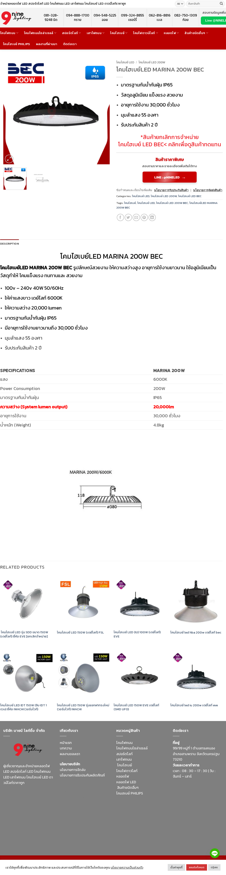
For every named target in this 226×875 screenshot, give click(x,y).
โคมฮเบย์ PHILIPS (129, 793)
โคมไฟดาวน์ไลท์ (144, 33)
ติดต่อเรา (70, 44)
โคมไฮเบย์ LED (125, 62)
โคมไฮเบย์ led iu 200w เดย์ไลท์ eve (194, 705)
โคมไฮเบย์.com (14, 821)
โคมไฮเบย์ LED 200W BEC (172, 203)
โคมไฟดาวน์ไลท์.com (20, 812)
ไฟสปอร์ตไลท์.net (36, 815)
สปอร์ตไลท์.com (72, 808)
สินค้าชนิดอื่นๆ (195, 33)
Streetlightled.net (187, 831)
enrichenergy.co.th (188, 837)
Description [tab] (9, 244)
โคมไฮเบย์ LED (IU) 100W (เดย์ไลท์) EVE (137, 634)
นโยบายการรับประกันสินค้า (171, 190)
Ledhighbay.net (97, 785)
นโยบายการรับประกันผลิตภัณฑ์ (82, 775)
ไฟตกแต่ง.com (150, 815)
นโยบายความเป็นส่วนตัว (127, 868)
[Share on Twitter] (128, 217)
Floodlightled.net (202, 825)
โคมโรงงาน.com (87, 796)
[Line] (215, 853)
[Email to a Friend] (136, 217)
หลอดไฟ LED (126, 782)
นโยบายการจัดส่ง (72, 769)
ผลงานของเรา (70, 753)
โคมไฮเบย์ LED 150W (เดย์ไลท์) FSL (80, 632)
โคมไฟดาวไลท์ (126, 770)
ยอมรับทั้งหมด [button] (196, 867)
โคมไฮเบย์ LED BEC (141, 144)
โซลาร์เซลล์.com (148, 810)
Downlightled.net (73, 791)
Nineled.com (87, 813)
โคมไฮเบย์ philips (16, 44)
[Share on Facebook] (120, 217)
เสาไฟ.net (180, 825)
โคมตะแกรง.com (85, 819)
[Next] (102, 111)
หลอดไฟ (170, 33)
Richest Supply (72, 785)
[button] (9, 159)
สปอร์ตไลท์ (70, 33)
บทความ (66, 748)
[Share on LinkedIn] (152, 217)
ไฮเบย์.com (68, 813)
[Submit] (221, 4)
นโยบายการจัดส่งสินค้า (207, 190)
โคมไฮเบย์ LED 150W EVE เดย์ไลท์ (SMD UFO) (136, 707)
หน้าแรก (66, 742)
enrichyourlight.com (20, 804)
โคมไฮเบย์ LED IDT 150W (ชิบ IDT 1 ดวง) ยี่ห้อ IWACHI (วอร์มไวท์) (23, 707)
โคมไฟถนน (7, 33)
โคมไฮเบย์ (117, 33)
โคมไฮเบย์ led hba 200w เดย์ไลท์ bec (195, 632)
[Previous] (11, 111)
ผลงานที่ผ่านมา (46, 44)
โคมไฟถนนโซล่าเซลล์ (38, 33)
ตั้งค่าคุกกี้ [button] (176, 867)
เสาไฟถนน (94, 33)
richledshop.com (142, 799)
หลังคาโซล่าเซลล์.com (132, 821)
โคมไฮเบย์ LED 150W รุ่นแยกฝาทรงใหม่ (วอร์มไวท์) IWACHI (83, 707)
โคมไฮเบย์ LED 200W (152, 62)
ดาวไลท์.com (142, 804)
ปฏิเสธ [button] (214, 867)
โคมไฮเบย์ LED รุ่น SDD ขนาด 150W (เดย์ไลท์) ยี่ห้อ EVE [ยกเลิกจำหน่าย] (24, 634)
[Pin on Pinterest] (144, 217)
